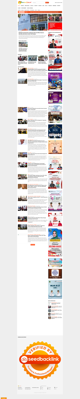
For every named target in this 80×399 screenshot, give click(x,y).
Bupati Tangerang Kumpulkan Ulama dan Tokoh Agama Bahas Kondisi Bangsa (37, 236)
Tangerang (31, 119)
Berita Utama (31, 184)
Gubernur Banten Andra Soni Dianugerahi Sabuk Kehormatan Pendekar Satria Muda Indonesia (37, 130)
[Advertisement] (33, 96)
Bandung (56, 309)
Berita (29, 68)
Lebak (30, 152)
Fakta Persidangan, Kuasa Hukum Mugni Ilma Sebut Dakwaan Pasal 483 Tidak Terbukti (42, 63)
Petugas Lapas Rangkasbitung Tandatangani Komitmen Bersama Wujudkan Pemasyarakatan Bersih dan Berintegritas (37, 164)
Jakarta (56, 316)
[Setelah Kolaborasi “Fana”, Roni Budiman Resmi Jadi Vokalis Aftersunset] (22, 58)
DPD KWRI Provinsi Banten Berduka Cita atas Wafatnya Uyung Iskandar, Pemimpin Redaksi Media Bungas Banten (37, 141)
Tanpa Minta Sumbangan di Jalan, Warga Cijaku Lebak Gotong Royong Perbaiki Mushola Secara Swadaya (23, 50)
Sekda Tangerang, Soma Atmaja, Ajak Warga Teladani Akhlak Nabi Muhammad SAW (36, 226)
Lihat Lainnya (32, 244)
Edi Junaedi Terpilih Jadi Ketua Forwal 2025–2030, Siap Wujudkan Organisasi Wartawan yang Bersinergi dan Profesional (37, 176)
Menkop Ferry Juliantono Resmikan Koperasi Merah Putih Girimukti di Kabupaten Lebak (37, 207)
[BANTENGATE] (25, 2)
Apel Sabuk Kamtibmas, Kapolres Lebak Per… (56, 314)
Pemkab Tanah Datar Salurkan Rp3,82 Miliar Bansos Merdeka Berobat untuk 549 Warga (31, 33)
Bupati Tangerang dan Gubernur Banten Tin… (56, 307)
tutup (41, 386)
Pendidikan (36, 184)
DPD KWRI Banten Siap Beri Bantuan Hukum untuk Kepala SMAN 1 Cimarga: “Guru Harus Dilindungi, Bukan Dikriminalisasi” (37, 186)
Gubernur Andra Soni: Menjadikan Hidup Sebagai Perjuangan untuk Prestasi (37, 218)
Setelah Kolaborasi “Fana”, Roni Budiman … (56, 311)
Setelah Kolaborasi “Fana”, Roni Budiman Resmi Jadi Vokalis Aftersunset (22, 62)
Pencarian (47, 2)
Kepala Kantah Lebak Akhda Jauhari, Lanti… (55, 304)
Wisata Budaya (32, 68)
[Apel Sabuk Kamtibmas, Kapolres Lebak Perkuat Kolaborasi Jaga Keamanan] (32, 58)
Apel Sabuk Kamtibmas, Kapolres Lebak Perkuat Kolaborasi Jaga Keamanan (32, 62)
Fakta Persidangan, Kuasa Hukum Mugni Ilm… (56, 318)
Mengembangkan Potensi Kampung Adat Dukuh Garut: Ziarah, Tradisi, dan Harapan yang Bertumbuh (37, 70)
